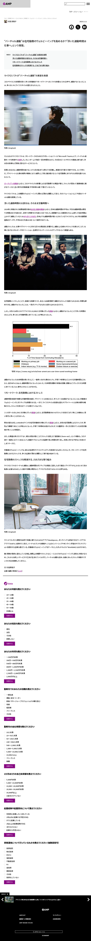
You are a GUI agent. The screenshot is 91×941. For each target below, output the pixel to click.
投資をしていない (12, 877)
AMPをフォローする (39, 932)
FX (7, 864)
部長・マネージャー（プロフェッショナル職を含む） (23, 701)
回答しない (10, 639)
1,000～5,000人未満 (14, 748)
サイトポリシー (57, 915)
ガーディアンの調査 (11, 183)
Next (88, 899)
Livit (20, 571)
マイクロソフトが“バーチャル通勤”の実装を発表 (29, 54)
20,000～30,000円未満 (14, 789)
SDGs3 (49, 18)
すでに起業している (13, 820)
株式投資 (9, 852)
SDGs (45, 18)
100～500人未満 (12, 742)
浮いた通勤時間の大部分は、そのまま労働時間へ (29, 58)
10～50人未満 (11, 735)
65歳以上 (9, 611)
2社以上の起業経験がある (15, 824)
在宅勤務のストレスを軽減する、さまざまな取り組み (30, 65)
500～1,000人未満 (13, 745)
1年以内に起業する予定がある (17, 817)
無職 (8, 761)
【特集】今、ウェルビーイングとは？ (33, 18)
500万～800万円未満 (14, 663)
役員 (8, 704)
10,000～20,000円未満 (14, 786)
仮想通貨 (9, 858)
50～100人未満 (12, 739)
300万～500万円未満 (14, 660)
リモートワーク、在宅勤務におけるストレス (27, 62)
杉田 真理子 (12, 21)
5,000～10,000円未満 (14, 783)
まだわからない (12, 827)
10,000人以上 (11, 755)
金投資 (8, 868)
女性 (8, 632)
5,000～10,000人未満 (14, 752)
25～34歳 (10, 598)
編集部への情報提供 (25, 919)
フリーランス (10, 711)
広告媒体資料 (57, 919)
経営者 (8, 708)
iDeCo (8, 855)
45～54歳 (10, 604)
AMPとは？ (22, 915)
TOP (70, 11)
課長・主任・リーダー (13, 698)
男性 (8, 629)
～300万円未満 (12, 657)
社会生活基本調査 (37, 209)
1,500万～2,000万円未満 (15, 673)
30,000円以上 (11, 792)
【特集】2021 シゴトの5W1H (15, 18)
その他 (8, 636)
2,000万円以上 (11, 676)
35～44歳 (10, 601)
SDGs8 (54, 18)
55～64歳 (10, 608)
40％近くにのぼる (29, 216)
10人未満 (9, 732)
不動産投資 (10, 861)
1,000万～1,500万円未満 (15, 670)
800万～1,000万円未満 (14, 667)
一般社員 (9, 695)
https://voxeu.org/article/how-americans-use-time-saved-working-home (46, 371)
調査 (51, 311)
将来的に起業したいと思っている (18, 814)
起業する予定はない (13, 830)
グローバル (78, 11)
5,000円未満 (11, 780)
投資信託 (9, 848)
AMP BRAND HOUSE (26, 923)
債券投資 (9, 871)
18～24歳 (10, 595)
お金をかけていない (13, 796)
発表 (20, 159)
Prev (3, 899)
